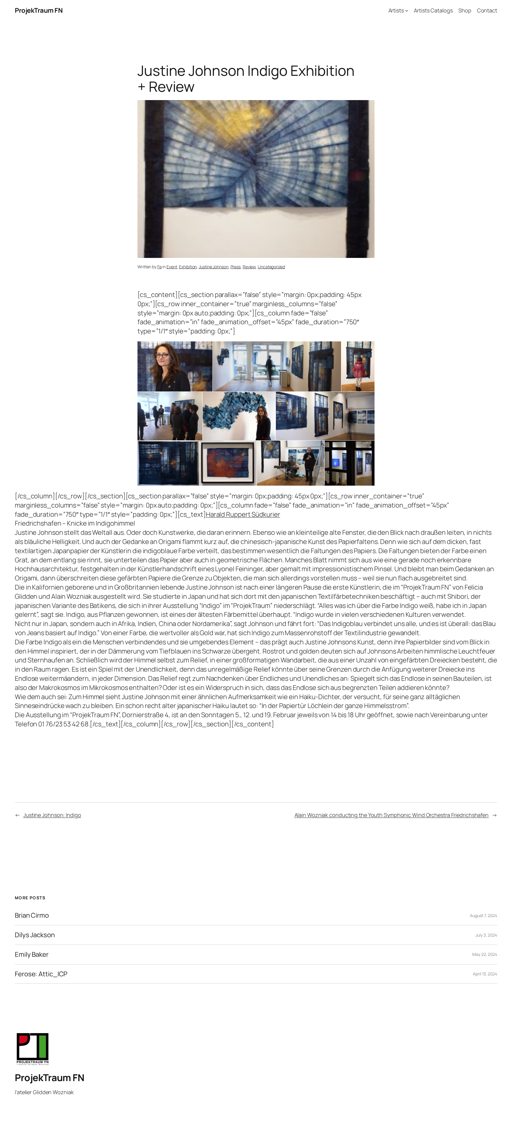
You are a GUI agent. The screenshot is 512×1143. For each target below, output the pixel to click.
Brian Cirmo (32, 915)
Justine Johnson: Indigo (52, 814)
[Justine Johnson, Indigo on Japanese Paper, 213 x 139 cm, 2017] (168, 463)
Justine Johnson (213, 266)
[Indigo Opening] (169, 416)
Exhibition (188, 266)
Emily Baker (32, 954)
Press (236, 266)
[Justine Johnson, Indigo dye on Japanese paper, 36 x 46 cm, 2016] (228, 463)
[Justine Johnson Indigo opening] (358, 366)
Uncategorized (271, 266)
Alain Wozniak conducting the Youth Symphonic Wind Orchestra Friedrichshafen (392, 814)
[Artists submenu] (406, 10)
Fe (159, 266)
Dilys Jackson (35, 935)
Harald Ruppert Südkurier (243, 514)
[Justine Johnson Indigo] (277, 366)
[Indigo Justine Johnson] (174, 366)
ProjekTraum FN (39, 10)
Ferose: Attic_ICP (41, 974)
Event (172, 266)
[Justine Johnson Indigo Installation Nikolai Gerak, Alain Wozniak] (290, 463)
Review (249, 266)
